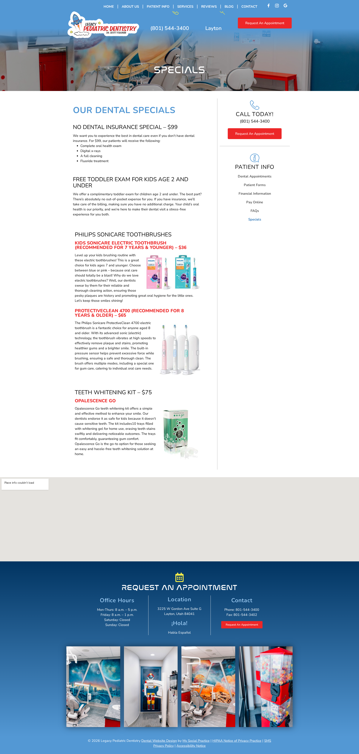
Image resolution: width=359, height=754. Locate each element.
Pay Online (254, 202)
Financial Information (255, 193)
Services (185, 6)
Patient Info (158, 6)
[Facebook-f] (268, 5)
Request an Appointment (179, 587)
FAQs (255, 211)
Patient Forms (255, 185)
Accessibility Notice (191, 746)
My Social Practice (196, 740)
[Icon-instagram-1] (277, 5)
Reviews (209, 6)
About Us (130, 6)
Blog (229, 6)
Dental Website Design (159, 740)
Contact (249, 6)
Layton (213, 28)
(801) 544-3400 (169, 28)
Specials (254, 219)
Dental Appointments (254, 176)
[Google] (285, 5)
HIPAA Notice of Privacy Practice (236, 740)
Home (109, 6)
